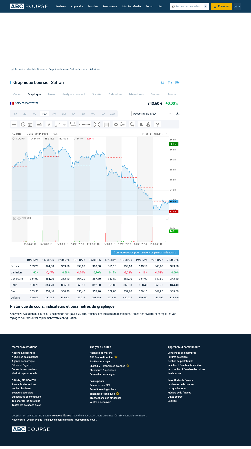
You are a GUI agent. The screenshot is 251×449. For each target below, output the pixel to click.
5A (93, 113)
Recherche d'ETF (21, 388)
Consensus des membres (182, 352)
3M (54, 113)
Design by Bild (34, 419)
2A (83, 113)
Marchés (93, 6)
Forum (149, 6)
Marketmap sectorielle (24, 373)
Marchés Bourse (35, 69)
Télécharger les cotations (26, 400)
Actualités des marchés (25, 356)
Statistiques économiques (26, 396)
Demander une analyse (102, 374)
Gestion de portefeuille (180, 361)
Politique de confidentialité (58, 419)
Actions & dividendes (23, 352)
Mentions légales (61, 415)
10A (102, 113)
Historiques (136, 94)
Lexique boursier (177, 388)
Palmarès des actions (24, 384)
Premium (223, 6)
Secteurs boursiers (22, 392)
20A (112, 113)
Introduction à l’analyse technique (186, 369)
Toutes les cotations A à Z (26, 404)
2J (24, 113)
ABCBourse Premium (101, 357)
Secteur (156, 94)
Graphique (34, 94)
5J (34, 113)
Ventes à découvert (100, 402)
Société (97, 94)
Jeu (160, 6)
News (51, 94)
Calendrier (115, 94)
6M (64, 113)
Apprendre (77, 6)
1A (73, 113)
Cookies (172, 400)
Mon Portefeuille (131, 6)
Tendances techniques (102, 393)
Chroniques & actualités (103, 370)
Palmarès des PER (100, 385)
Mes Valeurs (110, 6)
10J (44, 113)
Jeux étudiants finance (180, 380)
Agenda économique (23, 361)
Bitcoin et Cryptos (21, 365)
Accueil (19, 69)
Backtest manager (100, 361)
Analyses (60, 6)
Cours (17, 94)
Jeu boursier (175, 373)
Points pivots (97, 381)
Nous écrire (18, 419)
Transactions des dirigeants (105, 397)
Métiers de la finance (179, 392)
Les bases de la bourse (181, 384)
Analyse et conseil (73, 94)
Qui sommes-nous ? (86, 419)
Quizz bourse (175, 396)
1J (15, 113)
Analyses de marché (101, 352)
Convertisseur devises (24, 369)
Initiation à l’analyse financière (185, 365)
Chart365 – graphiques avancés (107, 365)
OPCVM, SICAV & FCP (24, 380)
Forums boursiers (178, 356)
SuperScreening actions (103, 389)
